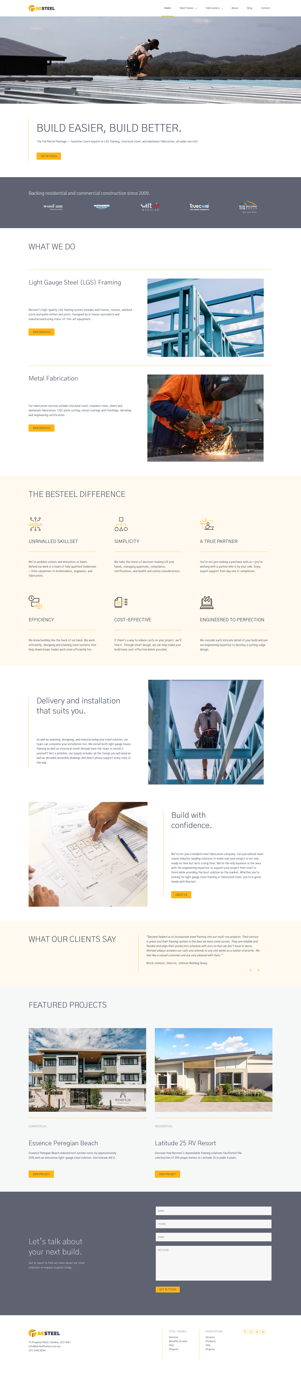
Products (211, 1341)
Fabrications (212, 8)
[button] (250, 969)
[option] (203, 947)
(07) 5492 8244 (37, 1350)
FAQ (171, 1345)
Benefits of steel (178, 1341)
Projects (173, 1349)
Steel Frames (186, 8)
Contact (265, 8)
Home (167, 8)
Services (173, 1337)
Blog (249, 8)
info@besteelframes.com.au (44, 1346)
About (234, 8)
